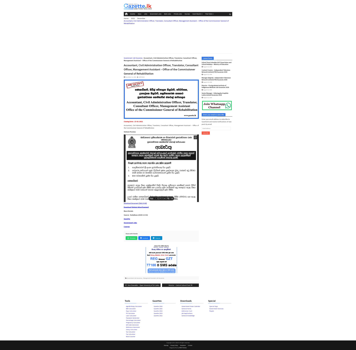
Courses (187, 14)
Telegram (157, 238)
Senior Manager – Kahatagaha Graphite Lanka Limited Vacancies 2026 (215, 94)
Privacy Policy (174, 345)
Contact (190, 345)
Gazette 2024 (158, 311)
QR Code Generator (132, 325)
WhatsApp (133, 238)
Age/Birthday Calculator (134, 306)
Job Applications (187, 313)
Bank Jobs (167, 14)
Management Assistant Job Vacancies (153, 278)
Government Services (216, 309)
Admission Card (187, 311)
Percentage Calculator (133, 320)
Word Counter (130, 336)
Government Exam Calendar (191, 306)
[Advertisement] (178, 39)
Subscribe (206, 133)
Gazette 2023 (158, 313)
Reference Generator (133, 327)
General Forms (186, 309)
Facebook (145, 238)
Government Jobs (155, 14)
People (211, 311)
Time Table (208, 14)
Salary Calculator (131, 329)
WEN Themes (183, 348)
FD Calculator (130, 313)
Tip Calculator (130, 334)
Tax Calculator (130, 332)
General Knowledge (188, 316)
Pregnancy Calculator (133, 322)
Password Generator (132, 318)
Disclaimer (183, 345)
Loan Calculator (131, 316)
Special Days (213, 306)
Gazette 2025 (158, 309)
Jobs (145, 14)
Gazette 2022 (158, 316)
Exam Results (197, 14)
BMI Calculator (131, 309)
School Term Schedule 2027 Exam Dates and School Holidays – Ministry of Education (216, 63)
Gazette (132, 14)
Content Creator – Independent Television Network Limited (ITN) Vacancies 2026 (216, 71)
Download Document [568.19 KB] (135, 203)
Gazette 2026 (158, 306)
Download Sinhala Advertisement (136, 207)
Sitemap (166, 345)
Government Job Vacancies (133, 58)
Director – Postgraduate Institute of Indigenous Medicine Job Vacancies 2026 (215, 86)
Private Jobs (178, 14)
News (139, 14)
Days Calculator (131, 311)
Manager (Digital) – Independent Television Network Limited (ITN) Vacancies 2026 (216, 79)
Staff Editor (142, 77)
